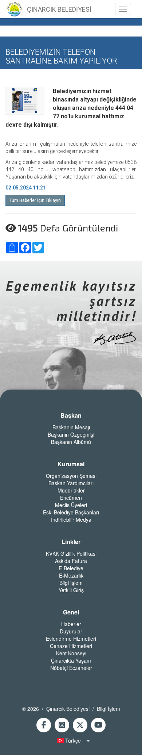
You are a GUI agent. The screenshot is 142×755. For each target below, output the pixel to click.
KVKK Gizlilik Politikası (71, 553)
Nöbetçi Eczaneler (71, 667)
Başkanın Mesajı (71, 427)
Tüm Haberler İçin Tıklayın (35, 200)
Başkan (71, 415)
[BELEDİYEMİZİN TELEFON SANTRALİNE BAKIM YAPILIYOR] (24, 100)
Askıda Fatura (71, 560)
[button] (71, 740)
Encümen (71, 497)
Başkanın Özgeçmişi (71, 434)
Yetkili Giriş (71, 590)
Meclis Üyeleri (71, 505)
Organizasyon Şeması (71, 475)
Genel (71, 612)
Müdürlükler (71, 490)
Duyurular (71, 631)
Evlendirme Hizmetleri (71, 638)
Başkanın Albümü (71, 441)
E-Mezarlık (71, 575)
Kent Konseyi (71, 653)
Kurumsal (71, 464)
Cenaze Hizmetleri (71, 645)
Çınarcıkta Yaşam (71, 660)
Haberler (71, 624)
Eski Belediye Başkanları (71, 512)
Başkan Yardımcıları (71, 483)
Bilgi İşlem (71, 582)
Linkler (71, 542)
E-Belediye (71, 568)
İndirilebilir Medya (71, 519)
